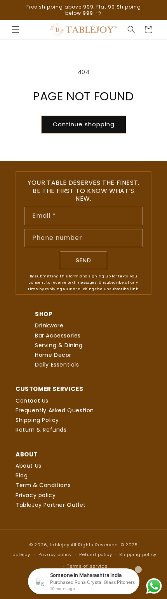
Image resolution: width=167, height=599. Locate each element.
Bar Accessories (58, 335)
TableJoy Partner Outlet (51, 505)
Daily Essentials (57, 364)
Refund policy (95, 554)
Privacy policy (36, 495)
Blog (22, 475)
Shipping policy (138, 554)
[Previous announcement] (14, 10)
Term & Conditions (43, 485)
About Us (29, 466)
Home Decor (53, 355)
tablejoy (60, 545)
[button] (15, 29)
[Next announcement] (152, 10)
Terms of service (87, 566)
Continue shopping (84, 124)
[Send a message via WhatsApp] (154, 586)
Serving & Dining (59, 345)
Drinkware (49, 325)
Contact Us (32, 400)
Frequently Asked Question (55, 410)
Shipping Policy (37, 420)
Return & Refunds (41, 430)
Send (83, 260)
